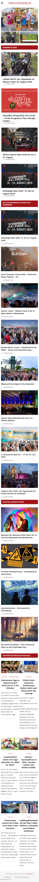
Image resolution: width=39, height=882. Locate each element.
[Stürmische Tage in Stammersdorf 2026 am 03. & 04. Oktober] (10, 667)
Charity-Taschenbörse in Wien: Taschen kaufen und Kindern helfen (29, 762)
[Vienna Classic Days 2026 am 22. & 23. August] (19, 140)
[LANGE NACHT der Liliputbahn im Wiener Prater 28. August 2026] (19, 64)
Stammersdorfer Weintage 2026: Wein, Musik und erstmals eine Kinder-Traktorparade (19, 26)
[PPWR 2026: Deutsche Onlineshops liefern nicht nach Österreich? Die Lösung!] (29, 667)
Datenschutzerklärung (22, 877)
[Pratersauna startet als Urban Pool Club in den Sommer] (10, 807)
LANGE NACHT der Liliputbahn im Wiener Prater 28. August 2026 (10, 39)
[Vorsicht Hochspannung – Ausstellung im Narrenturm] (19, 556)
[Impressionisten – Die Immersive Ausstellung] (19, 592)
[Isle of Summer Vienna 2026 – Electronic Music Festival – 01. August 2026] (19, 259)
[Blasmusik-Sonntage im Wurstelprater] (19, 368)
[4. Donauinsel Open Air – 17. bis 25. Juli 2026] (19, 439)
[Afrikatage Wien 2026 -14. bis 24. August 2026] (19, 176)
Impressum (7, 877)
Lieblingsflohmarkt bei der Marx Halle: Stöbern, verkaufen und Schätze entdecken (29, 825)
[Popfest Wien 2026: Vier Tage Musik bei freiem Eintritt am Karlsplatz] (19, 475)
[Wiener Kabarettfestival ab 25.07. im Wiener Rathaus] (19, 402)
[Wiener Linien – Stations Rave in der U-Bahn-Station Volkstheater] (19, 295)
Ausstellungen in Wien (13, 502)
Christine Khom (10, 84)
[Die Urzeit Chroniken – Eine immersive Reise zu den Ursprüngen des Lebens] (19, 629)
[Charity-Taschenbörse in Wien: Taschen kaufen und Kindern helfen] (29, 744)
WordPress (29, 874)
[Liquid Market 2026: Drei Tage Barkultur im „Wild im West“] (10, 744)
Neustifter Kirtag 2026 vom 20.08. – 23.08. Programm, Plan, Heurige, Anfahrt (19, 118)
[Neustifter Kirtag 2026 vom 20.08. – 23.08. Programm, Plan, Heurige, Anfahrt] (19, 100)
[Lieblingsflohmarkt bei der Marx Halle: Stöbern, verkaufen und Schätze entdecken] (29, 807)
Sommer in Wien (10, 48)
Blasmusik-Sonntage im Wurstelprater (17, 384)
